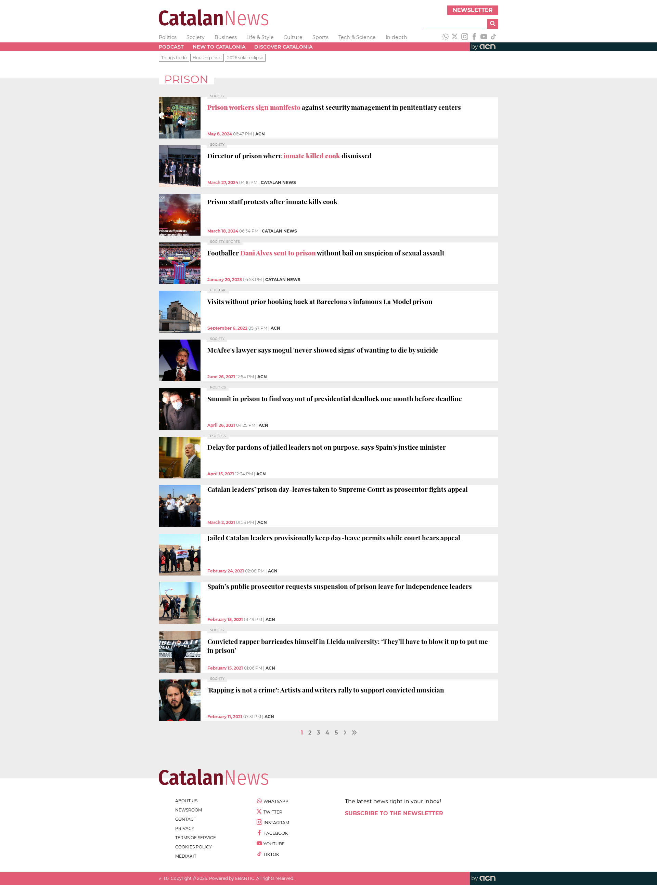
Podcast (171, 47)
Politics (168, 37)
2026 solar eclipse (245, 57)
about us (186, 800)
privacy (184, 828)
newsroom (188, 810)
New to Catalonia (219, 47)
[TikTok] (493, 37)
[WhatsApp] (445, 37)
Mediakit (185, 856)
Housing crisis (207, 57)
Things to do (174, 57)
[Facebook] (474, 37)
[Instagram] (464, 37)
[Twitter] (455, 37)
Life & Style (260, 37)
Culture (293, 37)
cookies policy (193, 846)
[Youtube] (484, 37)
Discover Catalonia (283, 47)
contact (185, 819)
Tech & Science (357, 37)
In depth (396, 37)
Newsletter (473, 10)
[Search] (492, 24)
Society (195, 37)
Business (226, 37)
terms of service (195, 837)
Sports (320, 37)
